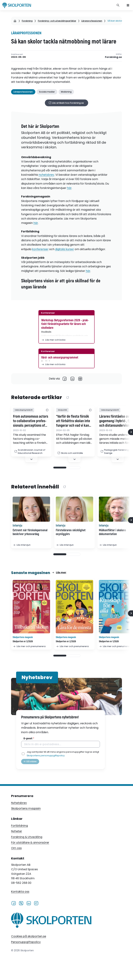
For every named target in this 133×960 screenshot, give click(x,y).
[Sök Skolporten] (118, 5)
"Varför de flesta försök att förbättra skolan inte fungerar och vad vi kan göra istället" (73, 421)
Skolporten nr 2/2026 (66, 641)
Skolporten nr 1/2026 (109, 641)
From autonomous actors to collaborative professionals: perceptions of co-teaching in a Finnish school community (30, 421)
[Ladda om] (67, 398)
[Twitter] (21, 903)
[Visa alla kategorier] (47, 410)
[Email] (80, 378)
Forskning (27, 20)
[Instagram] (36, 903)
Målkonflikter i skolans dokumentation (112, 532)
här (69, 188)
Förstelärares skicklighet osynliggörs (71, 532)
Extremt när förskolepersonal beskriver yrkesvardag (30, 532)
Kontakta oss (20, 892)
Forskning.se (113, 57)
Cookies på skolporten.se (28, 936)
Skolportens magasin (26, 808)
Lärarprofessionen (91, 20)
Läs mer (61, 572)
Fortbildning (19, 826)
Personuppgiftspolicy (26, 942)
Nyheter (16, 831)
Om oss (16, 848)
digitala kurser (64, 249)
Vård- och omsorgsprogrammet (59, 358)
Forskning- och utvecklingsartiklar (57, 20)
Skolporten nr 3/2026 (23, 641)
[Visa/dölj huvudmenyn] (128, 5)
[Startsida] (15, 21)
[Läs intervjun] (31, 509)
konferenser (40, 249)
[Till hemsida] (51, 921)
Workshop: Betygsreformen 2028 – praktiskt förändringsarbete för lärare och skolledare (65, 324)
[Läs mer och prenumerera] (31, 606)
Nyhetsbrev (19, 803)
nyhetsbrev (46, 175)
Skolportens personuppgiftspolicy (46, 755)
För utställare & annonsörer (30, 843)
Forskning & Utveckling (26, 837)
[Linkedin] (72, 378)
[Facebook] (65, 378)
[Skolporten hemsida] (16, 5)
